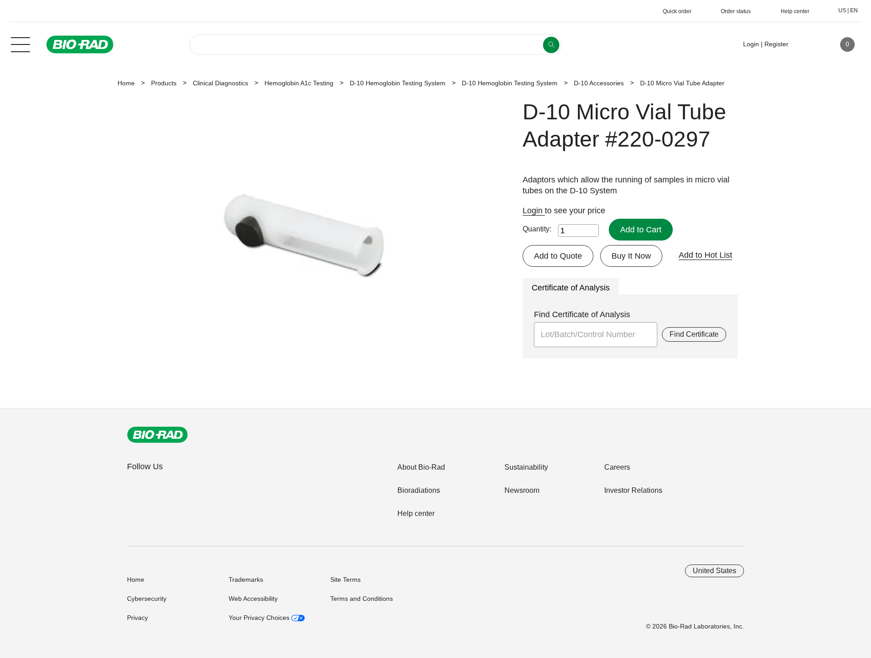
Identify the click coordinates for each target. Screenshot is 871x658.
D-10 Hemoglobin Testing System (397, 83)
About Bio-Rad (421, 467)
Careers (617, 467)
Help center (416, 513)
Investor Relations (633, 490)
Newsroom (521, 490)
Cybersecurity (146, 598)
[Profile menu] (808, 44)
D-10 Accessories (599, 83)
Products (163, 83)
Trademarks (246, 579)
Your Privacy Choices (260, 617)
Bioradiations (418, 490)
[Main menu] (20, 43)
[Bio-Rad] (157, 435)
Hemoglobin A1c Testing (298, 83)
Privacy (137, 617)
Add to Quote (558, 255)
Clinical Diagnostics (220, 83)
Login (534, 210)
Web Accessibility (253, 598)
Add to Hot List (705, 255)
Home (126, 83)
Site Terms (345, 579)
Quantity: (537, 229)
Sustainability (526, 467)
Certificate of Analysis (571, 287)
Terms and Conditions (361, 598)
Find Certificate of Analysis (582, 314)
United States (714, 571)
